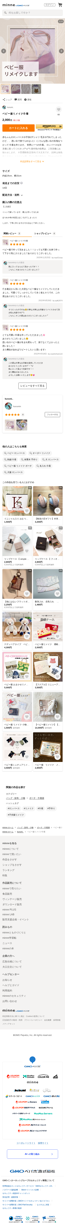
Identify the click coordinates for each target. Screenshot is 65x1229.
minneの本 (8, 948)
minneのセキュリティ (14, 996)
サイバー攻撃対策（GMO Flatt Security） (18, 1205)
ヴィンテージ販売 (12, 899)
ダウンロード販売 (12, 904)
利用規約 (7, 990)
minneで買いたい (11, 854)
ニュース (7, 943)
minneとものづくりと (14, 932)
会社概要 (47, 1020)
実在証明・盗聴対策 (10, 1197)
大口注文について (12, 967)
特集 (4, 875)
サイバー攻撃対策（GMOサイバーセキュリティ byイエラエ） (26, 1201)
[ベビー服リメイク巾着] (15, 244)
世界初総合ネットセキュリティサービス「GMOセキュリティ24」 (28, 1186)
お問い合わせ (9, 1001)
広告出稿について (12, 961)
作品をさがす (9, 859)
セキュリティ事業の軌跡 (12, 1208)
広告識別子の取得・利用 (12, 1020)
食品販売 (7, 894)
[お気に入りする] (59, 109)
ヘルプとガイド (10, 985)
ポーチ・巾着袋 (36, 798)
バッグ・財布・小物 (15, 798)
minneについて (10, 849)
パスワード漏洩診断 (10, 1190)
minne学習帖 (9, 938)
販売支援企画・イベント (15, 919)
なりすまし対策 (43, 1205)
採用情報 (56, 1020)
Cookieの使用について (35, 1016)
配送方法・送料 (10, 195)
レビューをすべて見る (32, 385)
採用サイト (43, 1143)
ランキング (8, 870)
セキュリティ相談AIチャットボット (16, 1193)
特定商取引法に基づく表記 (13, 1016)
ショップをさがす (12, 865)
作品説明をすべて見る (30, 161)
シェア (9, 99)
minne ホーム (7, 827)
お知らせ (7, 980)
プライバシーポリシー (33, 1020)
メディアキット (8, 1024)
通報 (29, 99)
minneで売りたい (11, 888)
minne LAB (8, 914)
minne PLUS (9, 909)
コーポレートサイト (26, 1143)
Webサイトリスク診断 (30, 1190)
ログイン (50, 4)
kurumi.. (10, 107)
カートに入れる (18, 128)
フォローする (52, 414)
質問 (20, 99)
